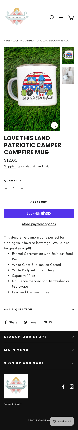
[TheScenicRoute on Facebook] (63, 386)
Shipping (10, 166)
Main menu (16, 350)
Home (7, 40)
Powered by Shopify (13, 403)
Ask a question (18, 309)
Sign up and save (24, 363)
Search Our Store (25, 336)
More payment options (39, 223)
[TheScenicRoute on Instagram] (72, 386)
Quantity (12, 180)
